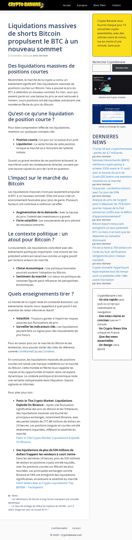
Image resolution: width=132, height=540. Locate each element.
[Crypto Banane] (26, 5)
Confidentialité (59, 528)
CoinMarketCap (28, 351)
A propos (82, 5)
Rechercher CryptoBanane (108, 62)
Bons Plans (100, 5)
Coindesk (48, 351)
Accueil (67, 5)
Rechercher (122, 67)
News (15, 495)
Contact (116, 5)
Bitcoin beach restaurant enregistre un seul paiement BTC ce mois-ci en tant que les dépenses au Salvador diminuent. (111, 232)
